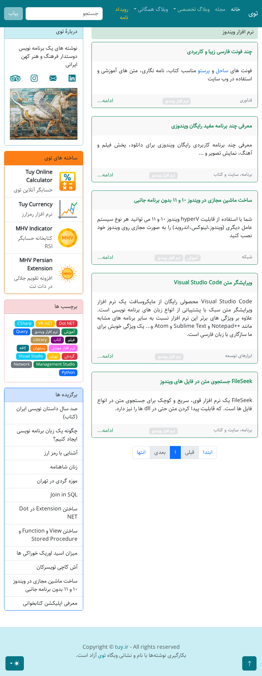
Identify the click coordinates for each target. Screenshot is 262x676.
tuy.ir (122, 647)
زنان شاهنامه (63, 467)
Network (22, 364)
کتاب (57, 340)
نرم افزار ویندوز (176, 101)
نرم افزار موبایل (63, 348)
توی (253, 13)
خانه (235, 9)
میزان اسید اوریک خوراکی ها (47, 553)
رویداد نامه (121, 13)
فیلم (71, 340)
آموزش (192, 258)
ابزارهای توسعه (238, 355)
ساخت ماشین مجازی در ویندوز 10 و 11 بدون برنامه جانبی (193, 200)
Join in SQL (63, 495)
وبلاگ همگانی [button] (153, 9)
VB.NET (45, 323)
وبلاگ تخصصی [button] (193, 9)
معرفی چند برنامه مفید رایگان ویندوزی (211, 126)
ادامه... (105, 101)
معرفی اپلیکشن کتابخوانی (50, 603)
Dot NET (67, 323)
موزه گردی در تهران (57, 481)
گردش (69, 356)
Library (40, 340)
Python (68, 372)
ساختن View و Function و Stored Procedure (48, 535)
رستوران (39, 348)
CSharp (24, 323)
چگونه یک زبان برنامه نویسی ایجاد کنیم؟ (47, 435)
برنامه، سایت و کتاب (233, 174)
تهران (54, 356)
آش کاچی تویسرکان (57, 567)
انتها (141, 452)
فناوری (246, 100)
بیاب (13, 13)
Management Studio (55, 364)
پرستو (204, 70)
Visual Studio (31, 356)
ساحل (222, 70)
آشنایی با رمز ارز (60, 453)
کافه (22, 348)
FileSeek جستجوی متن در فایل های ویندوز (206, 381)
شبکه (247, 257)
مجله (220, 9)
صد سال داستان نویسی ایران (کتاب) (46, 412)
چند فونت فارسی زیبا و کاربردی (219, 51)
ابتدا (208, 452)
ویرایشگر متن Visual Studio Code (213, 282)
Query (22, 331)
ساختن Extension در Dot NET (48, 513)
